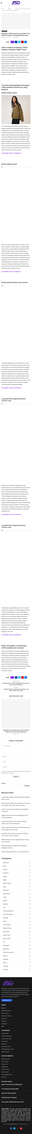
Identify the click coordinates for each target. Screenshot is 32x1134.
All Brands (4, 1021)
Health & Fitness (17, 928)
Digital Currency (17, 883)
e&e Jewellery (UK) (6, 1074)
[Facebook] (11, 1128)
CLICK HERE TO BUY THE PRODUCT (11, 153)
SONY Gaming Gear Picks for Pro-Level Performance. (15, 851)
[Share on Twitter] (19, 42)
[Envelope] (21, 1128)
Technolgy (17, 966)
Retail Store (17, 949)
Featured (9, 8)
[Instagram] (18, 1128)
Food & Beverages (17, 914)
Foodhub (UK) (5, 1033)
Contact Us (4, 1018)
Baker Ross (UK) (5, 1059)
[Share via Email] (25, 42)
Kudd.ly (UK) (4, 1041)
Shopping (17, 959)
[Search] (30, 3)
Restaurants (17, 945)
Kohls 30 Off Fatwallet (8, 1093)
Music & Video (17, 938)
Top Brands (5, 1030)
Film (17, 907)
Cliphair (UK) (4, 1066)
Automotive (17, 862)
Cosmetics (17, 873)
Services (17, 955)
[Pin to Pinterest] (22, 42)
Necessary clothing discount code (12, 1102)
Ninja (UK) (4, 1044)
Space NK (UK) (5, 1051)
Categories (4, 1023)
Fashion (17, 900)
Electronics (17, 890)
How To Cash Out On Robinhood (11, 1084)
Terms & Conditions (6, 1016)
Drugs (17, 887)
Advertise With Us (6, 1010)
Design (17, 876)
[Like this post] (12, 42)
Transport (17, 969)
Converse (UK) (5, 1069)
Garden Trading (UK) (6, 1036)
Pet (17, 942)
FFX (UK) (3, 1077)
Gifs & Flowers (17, 924)
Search (3, 783)
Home (2, 8)
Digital (17, 880)
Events (17, 897)
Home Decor (17, 931)
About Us (3, 1008)
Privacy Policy (5, 1013)
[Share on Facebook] (16, 42)
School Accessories (17, 952)
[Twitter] (14, 1128)
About (3, 1005)
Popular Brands (7, 1056)
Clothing (17, 869)
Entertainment (17, 893)
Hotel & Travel (17, 935)
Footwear (17, 918)
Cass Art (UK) (4, 1061)
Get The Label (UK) (6, 1038)
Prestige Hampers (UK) (7, 1049)
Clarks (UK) (4, 1064)
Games (17, 921)
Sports (17, 962)
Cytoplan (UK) (5, 1072)
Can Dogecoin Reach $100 (10, 1089)
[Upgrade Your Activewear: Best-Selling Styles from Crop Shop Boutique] (16, 713)
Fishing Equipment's (17, 911)
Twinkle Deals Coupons (9, 1097)
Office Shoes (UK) (6, 1046)
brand (17, 866)
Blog (2, 1026)
